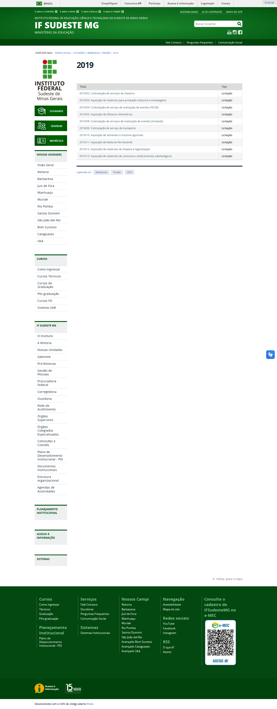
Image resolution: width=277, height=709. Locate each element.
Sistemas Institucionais (95, 633)
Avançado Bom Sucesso (137, 642)
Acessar (269, 2)
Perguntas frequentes (200, 42)
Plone (90, 704)
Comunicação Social (230, 42)
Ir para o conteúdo (46, 11)
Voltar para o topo (229, 579)
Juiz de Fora (129, 614)
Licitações (79, 52)
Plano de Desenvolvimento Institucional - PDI (50, 642)
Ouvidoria (87, 609)
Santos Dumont (132, 632)
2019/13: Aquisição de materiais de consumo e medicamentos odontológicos (125, 156)
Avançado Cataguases (136, 646)
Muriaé (126, 623)
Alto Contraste (212, 11)
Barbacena (93, 52)
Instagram (235, 32)
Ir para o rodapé (113, 11)
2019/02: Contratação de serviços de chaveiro (107, 93)
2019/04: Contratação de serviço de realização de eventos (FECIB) (119, 107)
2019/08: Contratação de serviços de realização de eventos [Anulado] (121, 121)
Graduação (46, 614)
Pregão (106, 52)
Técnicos (44, 609)
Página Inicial (63, 52)
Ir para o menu (69, 11)
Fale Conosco (174, 42)
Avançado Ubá (131, 651)
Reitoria (127, 604)
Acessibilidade (189, 11)
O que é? (168, 647)
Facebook (240, 32)
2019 (129, 172)
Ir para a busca (90, 11)
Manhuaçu (128, 619)
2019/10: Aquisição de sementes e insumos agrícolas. (111, 135)
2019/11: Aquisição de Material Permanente (105, 142)
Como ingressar (49, 604)
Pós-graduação (48, 619)
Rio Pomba (129, 628)
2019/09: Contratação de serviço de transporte (107, 128)
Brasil (48, 3)
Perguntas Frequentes (95, 614)
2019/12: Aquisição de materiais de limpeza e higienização (114, 149)
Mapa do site (234, 11)
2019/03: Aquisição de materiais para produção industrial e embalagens (122, 100)
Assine (167, 652)
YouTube (229, 32)
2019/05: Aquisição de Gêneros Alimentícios (105, 114)
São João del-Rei (132, 637)
